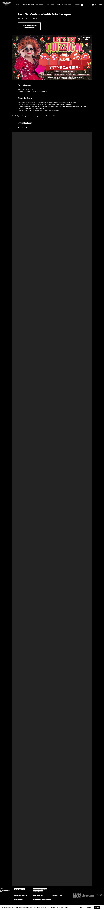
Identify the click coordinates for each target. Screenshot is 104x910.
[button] (82, 4)
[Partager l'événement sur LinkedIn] (26, 127)
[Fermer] (102, 907)
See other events (29, 27)
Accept (97, 907)
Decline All (88, 907)
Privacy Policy (64, 907)
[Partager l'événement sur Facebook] (18, 127)
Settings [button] (81, 907)
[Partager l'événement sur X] (22, 127)
